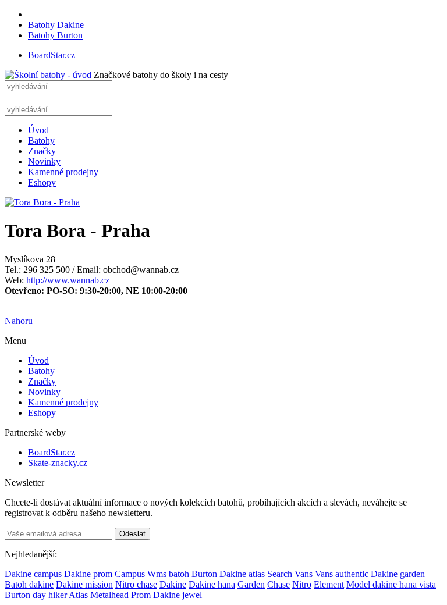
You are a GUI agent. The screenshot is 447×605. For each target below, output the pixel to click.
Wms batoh (168, 574)
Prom (141, 595)
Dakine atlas (242, 574)
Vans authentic (341, 574)
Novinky (44, 161)
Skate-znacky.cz (57, 463)
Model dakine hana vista (391, 584)
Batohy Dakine (56, 25)
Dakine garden (398, 574)
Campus (130, 574)
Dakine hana (212, 584)
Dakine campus (33, 574)
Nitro (301, 584)
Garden (251, 584)
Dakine (172, 584)
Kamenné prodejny (63, 172)
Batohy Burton (55, 35)
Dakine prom (88, 574)
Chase (278, 584)
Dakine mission (84, 584)
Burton (204, 574)
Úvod (38, 130)
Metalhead (109, 595)
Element (329, 584)
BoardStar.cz (51, 55)
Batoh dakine (29, 584)
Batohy (41, 140)
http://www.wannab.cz (67, 280)
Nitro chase (136, 584)
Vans (304, 574)
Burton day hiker (36, 595)
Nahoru (19, 321)
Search (279, 574)
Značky (42, 151)
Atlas (78, 595)
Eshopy (42, 182)
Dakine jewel (177, 595)
